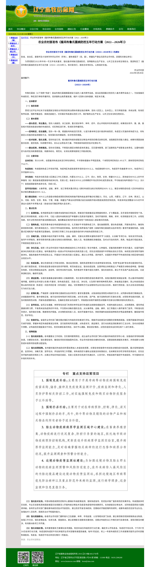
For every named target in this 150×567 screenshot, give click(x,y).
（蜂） (13, 63)
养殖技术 (13, 43)
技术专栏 (25, 38)
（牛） (13, 57)
